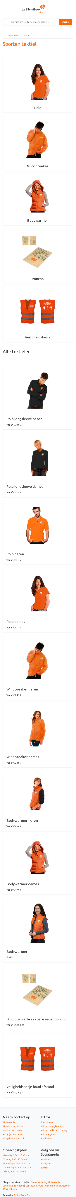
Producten (13, 35)
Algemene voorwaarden (57, 1185)
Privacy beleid (10, 1189)
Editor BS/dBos (48, 1134)
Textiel (26, 35)
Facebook (46, 1159)
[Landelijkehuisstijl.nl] (38, 8)
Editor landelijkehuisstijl (53, 1126)
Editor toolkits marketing (54, 1130)
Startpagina (47, 1122)
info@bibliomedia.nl (13, 1138)
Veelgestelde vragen (13, 1185)
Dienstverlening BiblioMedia (46, 1182)
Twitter (44, 1167)
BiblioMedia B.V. (22, 1195)
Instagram (46, 1163)
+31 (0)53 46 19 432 (13, 1134)
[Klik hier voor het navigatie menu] (9, 3)
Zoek (65, 22)
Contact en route (34, 1185)
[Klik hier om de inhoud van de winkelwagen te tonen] (66, 3)
